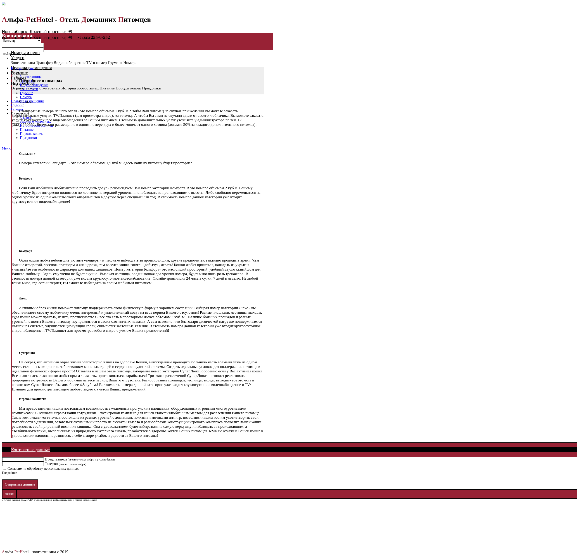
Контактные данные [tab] (30, 449)
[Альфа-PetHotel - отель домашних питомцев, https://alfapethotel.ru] (137, 3)
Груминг (115, 62)
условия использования (86, 500)
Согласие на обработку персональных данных (43, 468)
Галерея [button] (18, 77)
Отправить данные (20, 484)
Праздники (151, 88)
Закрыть (9, 493)
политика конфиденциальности (57, 500)
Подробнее (9, 472)
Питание (107, 88)
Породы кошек (128, 88)
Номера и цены (23, 68)
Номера (129, 62)
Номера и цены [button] (25, 52)
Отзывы (18, 88)
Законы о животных (43, 88)
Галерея (17, 109)
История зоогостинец (80, 88)
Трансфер (44, 62)
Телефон (65, 464)
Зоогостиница (23, 62)
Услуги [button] (17, 57)
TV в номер (96, 62)
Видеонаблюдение (69, 62)
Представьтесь (80, 459)
